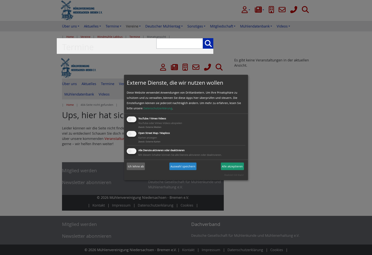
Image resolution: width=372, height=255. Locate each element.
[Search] (208, 43)
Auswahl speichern (182, 166)
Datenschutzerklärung (157, 108)
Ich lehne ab (136, 166)
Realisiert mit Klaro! (234, 174)
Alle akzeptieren (232, 166)
